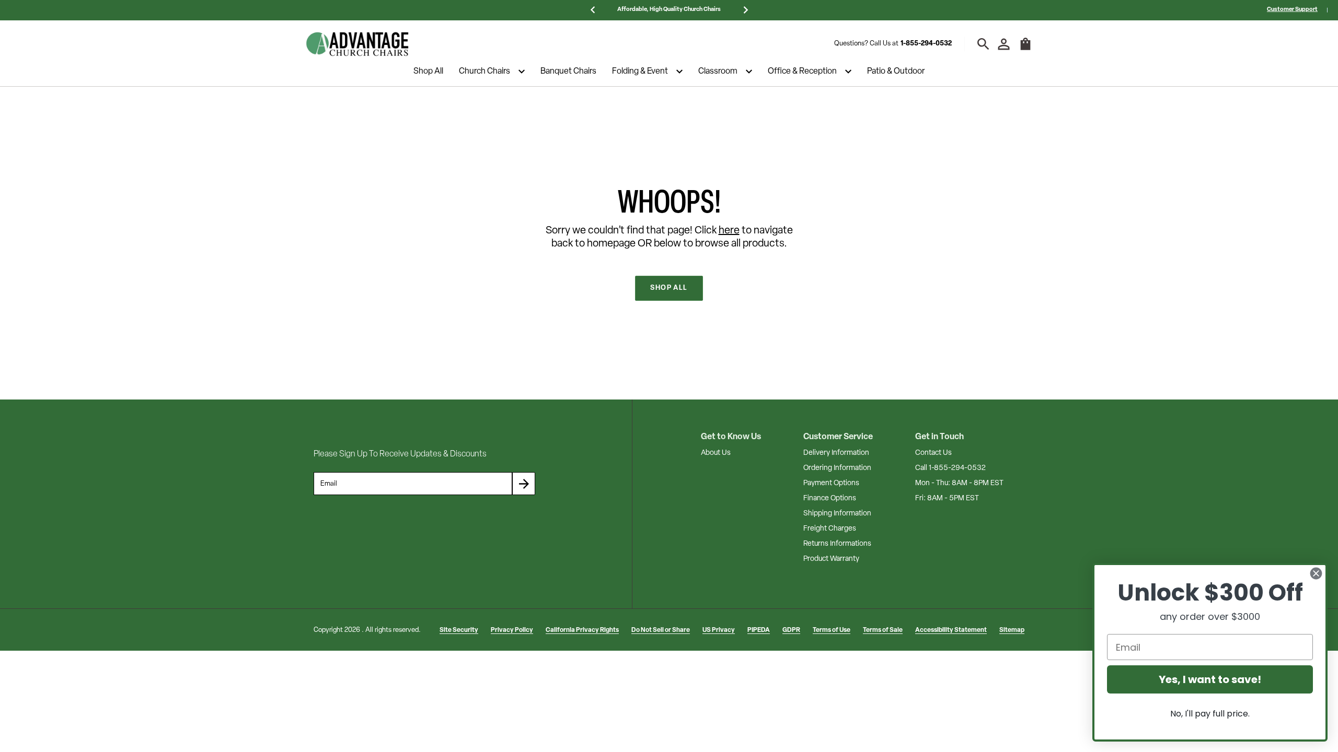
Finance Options (829, 498)
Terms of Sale (883, 630)
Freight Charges (829, 529)
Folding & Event (640, 71)
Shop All (428, 71)
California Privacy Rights (582, 630)
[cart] (1025, 49)
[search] (983, 44)
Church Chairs (484, 71)
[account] (1004, 44)
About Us (716, 453)
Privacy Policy (512, 630)
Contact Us (933, 453)
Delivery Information (836, 453)
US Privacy (718, 630)
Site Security (459, 630)
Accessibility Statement (951, 630)
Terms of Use (831, 630)
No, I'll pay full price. (1210, 714)
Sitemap (1011, 630)
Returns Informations (837, 544)
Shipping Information (837, 514)
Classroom (717, 71)
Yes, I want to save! (1210, 679)
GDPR (791, 630)
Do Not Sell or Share (660, 630)
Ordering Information (837, 468)
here (729, 231)
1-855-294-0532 (926, 43)
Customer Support (1292, 10)
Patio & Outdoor (896, 71)
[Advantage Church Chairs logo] (357, 44)
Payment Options (831, 483)
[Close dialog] (1316, 573)
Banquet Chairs (568, 71)
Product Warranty (831, 559)
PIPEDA (758, 630)
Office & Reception (802, 71)
